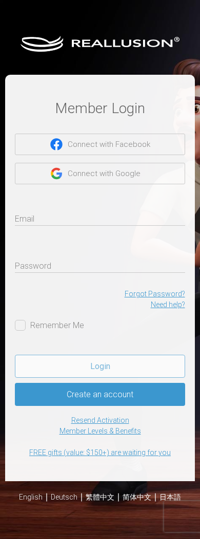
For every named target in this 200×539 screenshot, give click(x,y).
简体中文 (137, 497)
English (31, 497)
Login (100, 366)
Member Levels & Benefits (100, 431)
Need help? (168, 304)
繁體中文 (100, 497)
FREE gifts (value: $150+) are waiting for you (100, 452)
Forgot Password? (155, 294)
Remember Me (57, 325)
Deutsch (64, 497)
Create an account (100, 394)
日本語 (170, 497)
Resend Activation (100, 420)
